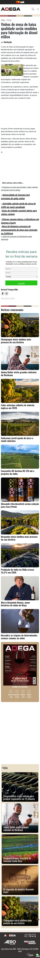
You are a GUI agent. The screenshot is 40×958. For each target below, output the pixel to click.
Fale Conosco (25, 949)
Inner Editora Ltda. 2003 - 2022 (10, 949)
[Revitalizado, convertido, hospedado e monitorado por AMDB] (38, 955)
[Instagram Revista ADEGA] (7, 293)
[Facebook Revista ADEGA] (3, 293)
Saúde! (21, 283)
